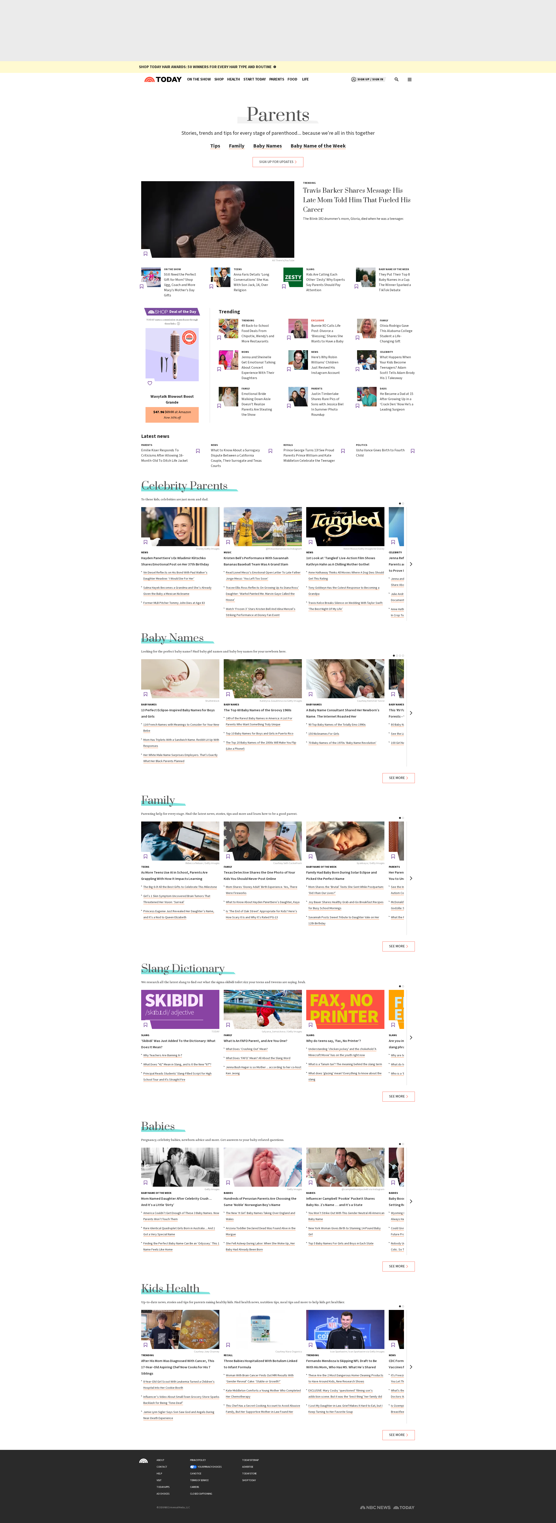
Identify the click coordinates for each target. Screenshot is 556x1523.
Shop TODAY (249, 1480)
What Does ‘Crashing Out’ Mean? (247, 1049)
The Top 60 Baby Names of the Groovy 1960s (257, 710)
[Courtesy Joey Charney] (180, 1329)
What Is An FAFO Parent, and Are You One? (255, 1041)
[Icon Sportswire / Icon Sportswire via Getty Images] (345, 1329)
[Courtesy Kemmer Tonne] (345, 678)
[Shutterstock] (180, 678)
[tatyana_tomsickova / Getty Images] (263, 1009)
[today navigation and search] (409, 79)
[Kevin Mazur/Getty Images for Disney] (345, 526)
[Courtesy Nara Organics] (263, 1329)
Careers (194, 1487)
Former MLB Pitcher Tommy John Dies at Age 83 (174, 603)
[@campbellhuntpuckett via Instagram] (345, 1167)
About (160, 1460)
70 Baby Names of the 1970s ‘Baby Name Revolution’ (342, 743)
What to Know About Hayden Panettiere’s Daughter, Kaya (263, 902)
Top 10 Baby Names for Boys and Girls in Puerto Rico (259, 734)
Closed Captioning (201, 1493)
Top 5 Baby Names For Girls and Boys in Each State (341, 1243)
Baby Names (267, 146)
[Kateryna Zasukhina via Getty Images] (263, 678)
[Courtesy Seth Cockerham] (263, 841)
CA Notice (195, 1473)
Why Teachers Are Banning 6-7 (162, 1055)
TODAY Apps (163, 1487)
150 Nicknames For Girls (323, 734)
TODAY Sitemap (250, 1460)
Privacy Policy (197, 1460)
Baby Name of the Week (318, 146)
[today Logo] (143, 1461)
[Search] (397, 79)
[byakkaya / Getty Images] (345, 841)
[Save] (145, 254)
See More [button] (397, 778)
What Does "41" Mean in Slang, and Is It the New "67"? (177, 1064)
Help (159, 1473)
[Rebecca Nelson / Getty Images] (180, 841)
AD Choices (163, 1493)
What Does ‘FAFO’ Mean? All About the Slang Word (258, 1058)
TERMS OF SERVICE (199, 1480)
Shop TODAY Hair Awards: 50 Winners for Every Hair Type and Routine (205, 66)
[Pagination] (400, 503)
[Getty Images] (180, 1167)
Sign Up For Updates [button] (276, 162)
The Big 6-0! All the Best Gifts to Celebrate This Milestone (180, 887)
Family (237, 146)
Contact (162, 1467)
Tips (215, 146)
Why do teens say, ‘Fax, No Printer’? (333, 1041)
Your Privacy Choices (209, 1467)
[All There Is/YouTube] (217, 219)
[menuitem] (199, 79)
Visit (159, 1480)
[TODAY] (180, 1009)
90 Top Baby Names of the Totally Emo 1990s (337, 725)
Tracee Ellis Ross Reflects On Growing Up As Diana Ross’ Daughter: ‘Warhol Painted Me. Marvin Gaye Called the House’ (262, 594)
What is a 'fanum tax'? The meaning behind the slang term (345, 1064)
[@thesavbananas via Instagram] (263, 526)
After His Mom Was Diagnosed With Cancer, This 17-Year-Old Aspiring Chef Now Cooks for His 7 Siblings (177, 1367)
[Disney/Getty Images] (180, 526)
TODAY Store (249, 1473)
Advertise (247, 1467)
